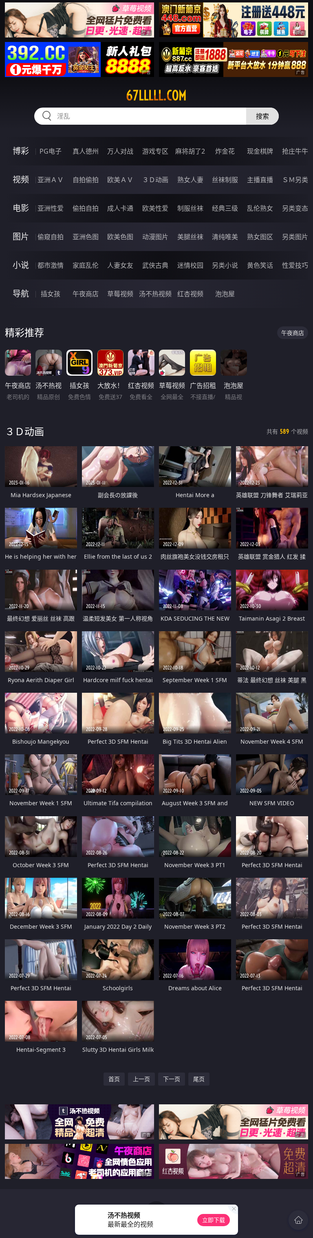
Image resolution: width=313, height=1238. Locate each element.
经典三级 (225, 208)
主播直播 (260, 179)
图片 (21, 236)
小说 (21, 265)
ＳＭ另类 (295, 179)
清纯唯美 (225, 236)
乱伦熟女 (260, 208)
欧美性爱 (155, 208)
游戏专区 (155, 151)
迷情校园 (190, 265)
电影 (21, 208)
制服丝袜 (190, 208)
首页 (114, 1079)
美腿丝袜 (190, 236)
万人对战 (120, 151)
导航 (21, 293)
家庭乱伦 (86, 265)
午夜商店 (86, 293)
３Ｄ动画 (155, 179)
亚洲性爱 (50, 208)
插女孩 (50, 293)
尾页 (199, 1079)
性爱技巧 (295, 265)
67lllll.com (156, 95)
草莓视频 (120, 293)
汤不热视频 (155, 293)
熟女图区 (260, 236)
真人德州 (86, 151)
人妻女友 (120, 265)
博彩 (21, 150)
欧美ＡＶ (120, 179)
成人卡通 (120, 208)
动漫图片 (155, 236)
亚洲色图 (86, 236)
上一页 (141, 1079)
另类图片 (295, 236)
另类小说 (225, 265)
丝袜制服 (225, 179)
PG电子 (51, 151)
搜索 (262, 116)
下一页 (171, 1079)
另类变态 (295, 208)
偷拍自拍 (86, 208)
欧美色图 (120, 236)
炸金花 (225, 151)
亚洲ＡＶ (50, 179)
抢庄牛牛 (295, 151)
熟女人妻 (190, 179)
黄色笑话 (260, 265)
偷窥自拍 (50, 236)
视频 (21, 179)
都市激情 (50, 265)
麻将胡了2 (190, 151)
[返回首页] (298, 1220)
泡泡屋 (225, 293)
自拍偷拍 (86, 179)
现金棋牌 (260, 151)
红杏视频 (190, 293)
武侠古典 (155, 265)
